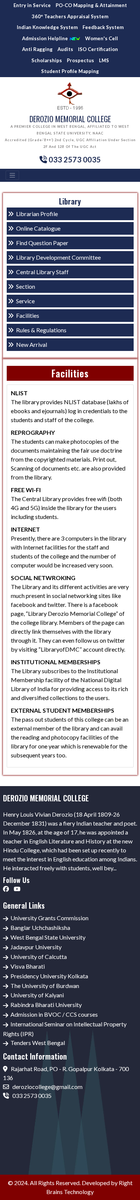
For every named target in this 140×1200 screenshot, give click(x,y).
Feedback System (103, 27)
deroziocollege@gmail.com (47, 1086)
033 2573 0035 (31, 1095)
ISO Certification (98, 49)
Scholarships (46, 60)
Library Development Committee (58, 257)
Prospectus (80, 60)
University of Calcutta (38, 956)
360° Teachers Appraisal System (70, 16)
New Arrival (31, 344)
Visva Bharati (27, 966)
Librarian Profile (37, 213)
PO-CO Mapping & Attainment (91, 5)
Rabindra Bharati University (46, 1004)
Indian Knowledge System (47, 27)
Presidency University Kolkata (49, 975)
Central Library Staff (42, 271)
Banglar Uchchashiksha (40, 927)
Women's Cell (101, 38)
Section (25, 286)
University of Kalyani (37, 994)
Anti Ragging (37, 49)
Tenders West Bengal (37, 1042)
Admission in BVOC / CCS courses (54, 1014)
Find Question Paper (42, 242)
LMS (104, 60)
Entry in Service (32, 5)
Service (25, 300)
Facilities (27, 315)
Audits (65, 49)
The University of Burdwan (44, 985)
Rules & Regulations (41, 329)
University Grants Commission (49, 917)
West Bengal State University (47, 937)
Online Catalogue (38, 228)
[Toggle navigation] (12, 175)
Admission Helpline (45, 38)
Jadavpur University (36, 946)
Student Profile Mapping (70, 71)
